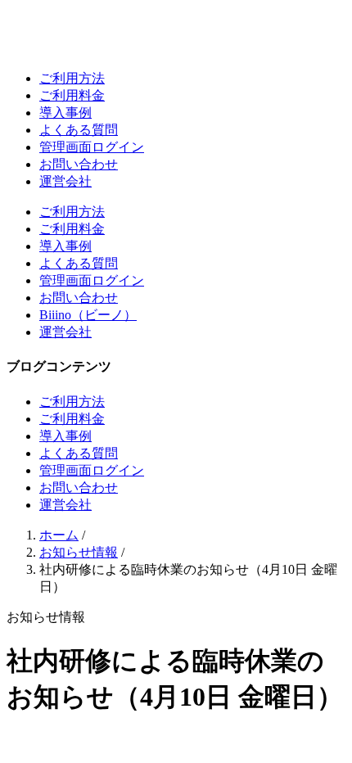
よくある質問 (78, 130)
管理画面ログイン (91, 147)
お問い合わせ (78, 164)
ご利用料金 (72, 95)
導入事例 (65, 113)
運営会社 (65, 181)
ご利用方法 (72, 78)
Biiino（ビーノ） (88, 315)
